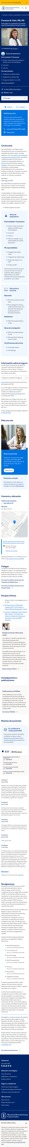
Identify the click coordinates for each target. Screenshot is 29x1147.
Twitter (6, 1066)
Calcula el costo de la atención (10, 1092)
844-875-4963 (5, 1063)
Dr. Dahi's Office (12, 89)
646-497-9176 (7, 413)
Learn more (4, 382)
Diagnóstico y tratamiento (9, 1076)
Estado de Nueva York (7, 1102)
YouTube (8, 1066)
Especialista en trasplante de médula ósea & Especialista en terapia (13, 24)
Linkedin (10, 1066)
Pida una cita (10, 132)
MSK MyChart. (20, 486)
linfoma (3, 163)
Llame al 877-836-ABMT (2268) (16, 129)
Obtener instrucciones (12, 550)
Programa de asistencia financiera (11, 1089)
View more (7, 83)
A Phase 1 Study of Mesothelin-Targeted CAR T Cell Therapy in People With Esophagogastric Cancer (16, 607)
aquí (5, 1036)
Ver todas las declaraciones (9, 1050)
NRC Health (21, 875)
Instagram (1, 1066)
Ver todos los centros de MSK (15, 558)
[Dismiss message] (26, 3)
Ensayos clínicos (6, 1079)
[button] (14, 522)
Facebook (4, 1066)
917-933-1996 (17, 2)
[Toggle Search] (23, 8)
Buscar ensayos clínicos (9, 669)
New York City (5, 1100)
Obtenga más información (11, 738)
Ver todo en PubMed (8, 712)
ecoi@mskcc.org (6, 1044)
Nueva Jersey (5, 1105)
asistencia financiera (16, 393)
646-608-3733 (8, 503)
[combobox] (14, 378)
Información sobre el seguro (9, 1087)
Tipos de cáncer (6, 1074)
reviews (14, 48)
